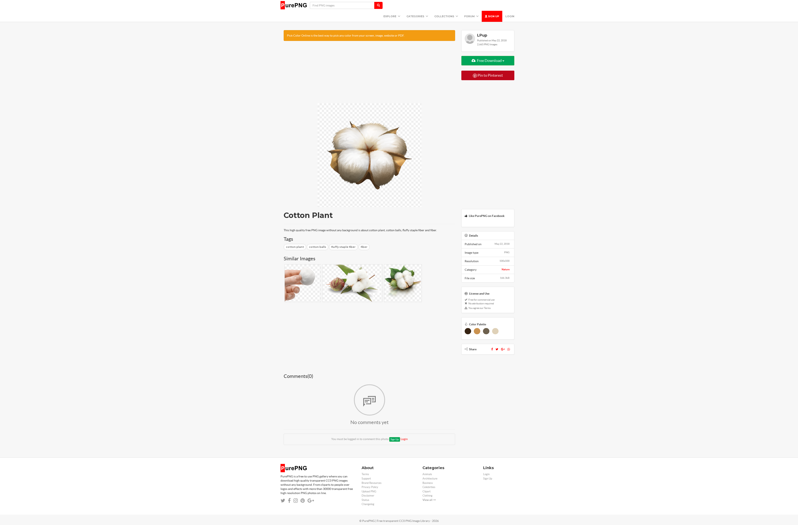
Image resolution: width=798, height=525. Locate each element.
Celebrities (428, 487)
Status (365, 500)
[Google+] (503, 349)
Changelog (368, 504)
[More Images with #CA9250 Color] (477, 331)
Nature (506, 269)
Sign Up (493, 16)
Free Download (489, 60)
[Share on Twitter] (283, 500)
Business (427, 482)
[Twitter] (497, 349)
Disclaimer (368, 495)
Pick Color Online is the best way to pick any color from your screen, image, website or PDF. (345, 35)
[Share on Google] (311, 500)
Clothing (427, 495)
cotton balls (317, 246)
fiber (364, 246)
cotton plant (295, 246)
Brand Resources (372, 482)
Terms (365, 474)
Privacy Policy (370, 487)
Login (509, 16)
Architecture (429, 478)
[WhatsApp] (508, 349)
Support (366, 478)
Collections (444, 16)
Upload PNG (369, 491)
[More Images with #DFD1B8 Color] (495, 331)
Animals (427, 474)
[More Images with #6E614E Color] (486, 331)
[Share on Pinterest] (302, 500)
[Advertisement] (369, 74)
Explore (390, 16)
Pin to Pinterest (490, 75)
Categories (415, 16)
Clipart (426, 491)
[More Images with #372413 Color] (468, 331)
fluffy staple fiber (343, 246)
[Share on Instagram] (295, 500)
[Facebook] (492, 349)
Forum (469, 16)
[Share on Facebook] (289, 500)
